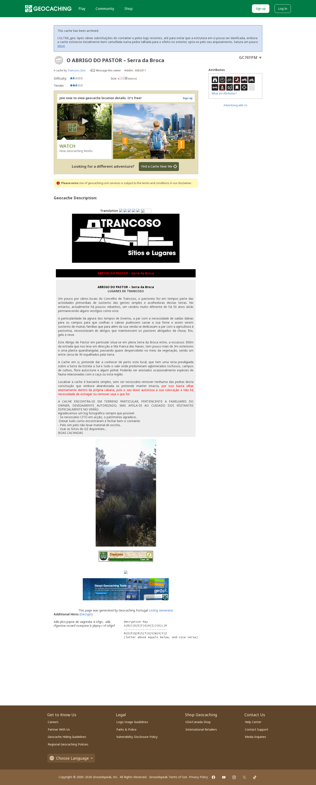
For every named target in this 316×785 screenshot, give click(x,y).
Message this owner (108, 70)
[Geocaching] (48, 8)
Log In (282, 8)
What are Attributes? (224, 93)
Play (81, 8)
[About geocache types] (59, 60)
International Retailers (201, 729)
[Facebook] (213, 777)
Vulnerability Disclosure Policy (137, 737)
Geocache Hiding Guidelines (67, 737)
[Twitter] (244, 777)
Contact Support (256, 729)
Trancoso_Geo (76, 70)
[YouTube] (223, 777)
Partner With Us (59, 729)
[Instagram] (234, 777)
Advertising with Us (235, 105)
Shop (128, 8)
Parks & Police (126, 729)
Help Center (253, 722)
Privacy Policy (198, 777)
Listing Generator (161, 610)
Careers (53, 722)
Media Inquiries (255, 737)
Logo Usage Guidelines (132, 722)
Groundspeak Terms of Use (168, 777)
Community (105, 8)
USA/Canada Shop (198, 722)
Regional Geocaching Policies (68, 744)
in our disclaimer (180, 183)
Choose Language (72, 758)
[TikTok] (254, 777)
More (61, 46)
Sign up (261, 8)
